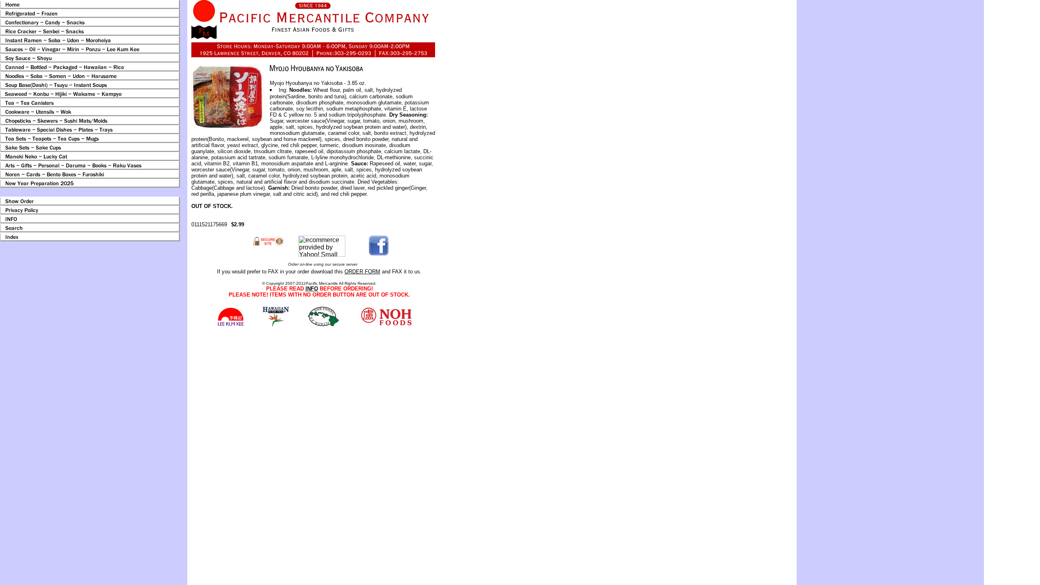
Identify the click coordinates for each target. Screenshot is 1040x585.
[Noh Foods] (275, 324)
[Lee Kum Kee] (230, 325)
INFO (312, 289)
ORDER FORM (362, 272)
